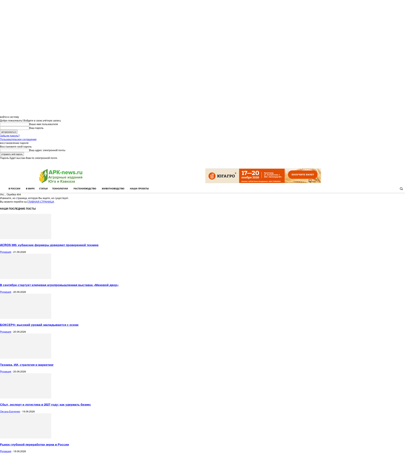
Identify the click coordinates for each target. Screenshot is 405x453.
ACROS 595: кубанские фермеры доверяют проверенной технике (49, 245)
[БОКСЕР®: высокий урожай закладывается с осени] (25, 318)
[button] (401, 188)
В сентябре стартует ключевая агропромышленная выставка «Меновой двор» (59, 285)
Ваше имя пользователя (43, 124)
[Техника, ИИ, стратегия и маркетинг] (25, 357)
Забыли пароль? (10, 135)
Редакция (5, 252)
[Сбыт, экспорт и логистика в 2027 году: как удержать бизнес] (25, 397)
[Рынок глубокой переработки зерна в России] (25, 437)
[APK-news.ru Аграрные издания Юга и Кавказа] (61, 176)
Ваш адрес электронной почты (47, 150)
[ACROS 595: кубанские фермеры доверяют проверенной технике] (25, 238)
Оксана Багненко (10, 411)
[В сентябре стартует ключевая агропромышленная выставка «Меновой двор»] (25, 278)
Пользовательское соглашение (18, 139)
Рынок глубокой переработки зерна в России (34, 444)
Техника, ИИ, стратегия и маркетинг (27, 364)
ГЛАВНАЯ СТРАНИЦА (40, 201)
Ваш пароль (36, 128)
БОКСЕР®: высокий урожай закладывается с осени (39, 325)
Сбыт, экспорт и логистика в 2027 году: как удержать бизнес (45, 404)
